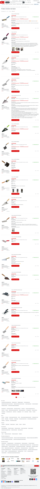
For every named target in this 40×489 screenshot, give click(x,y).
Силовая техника (18, 4)
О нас (2, 470)
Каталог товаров (3, 478)
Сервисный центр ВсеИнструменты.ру (23, 470)
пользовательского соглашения (27, 485)
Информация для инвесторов (3, 471)
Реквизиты (2, 469)
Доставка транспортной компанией (16, 472)
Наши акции (9, 469)
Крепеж (7, 4)
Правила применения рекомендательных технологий (4, 476)
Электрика (14, 4)
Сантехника (31, 4)
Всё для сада (10, 4)
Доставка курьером (16, 470)
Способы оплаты (16, 474)
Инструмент (3, 4)
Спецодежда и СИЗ (27, 4)
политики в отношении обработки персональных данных (15, 485)
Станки (23, 4)
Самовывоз (15, 473)
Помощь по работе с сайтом (23, 473)
